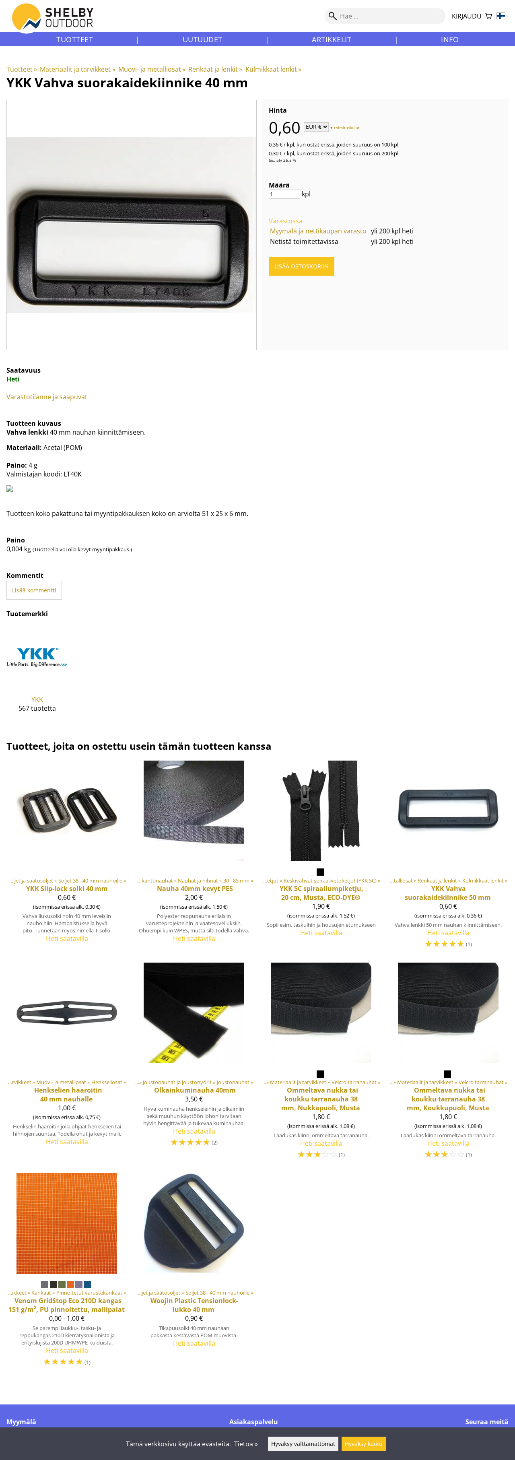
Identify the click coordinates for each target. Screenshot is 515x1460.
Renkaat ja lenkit (215, 69)
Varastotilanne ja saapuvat (46, 396)
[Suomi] (503, 16)
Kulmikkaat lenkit (273, 69)
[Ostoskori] (488, 16)
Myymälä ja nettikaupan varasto (318, 231)
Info (450, 39)
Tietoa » (246, 1443)
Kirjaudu (467, 16)
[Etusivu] (57, 23)
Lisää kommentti (34, 590)
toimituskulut (347, 127)
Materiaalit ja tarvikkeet (77, 69)
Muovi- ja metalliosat (151, 69)
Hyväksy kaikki (364, 1444)
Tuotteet (74, 39)
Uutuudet (202, 39)
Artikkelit (331, 39)
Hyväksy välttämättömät (303, 1444)
